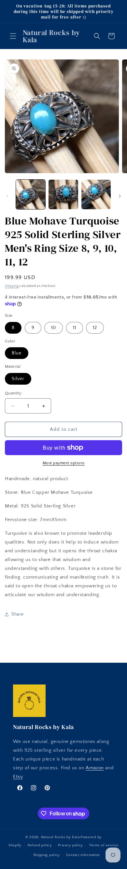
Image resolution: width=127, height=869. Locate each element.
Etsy (17, 776)
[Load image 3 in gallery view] (96, 194)
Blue (16, 353)
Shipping (12, 286)
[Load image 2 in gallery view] (63, 194)
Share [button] (17, 614)
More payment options (64, 463)
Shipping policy (46, 855)
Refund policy (40, 845)
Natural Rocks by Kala (60, 837)
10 (53, 327)
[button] (13, 36)
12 (95, 327)
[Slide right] (120, 196)
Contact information (83, 855)
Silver (18, 378)
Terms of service (104, 845)
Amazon (95, 768)
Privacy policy (70, 845)
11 (74, 327)
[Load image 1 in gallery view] (30, 194)
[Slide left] (7, 196)
